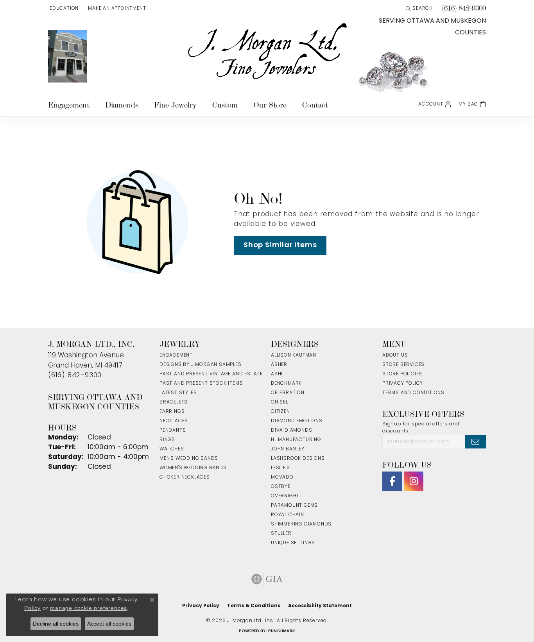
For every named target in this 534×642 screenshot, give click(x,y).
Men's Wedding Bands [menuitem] (188, 458)
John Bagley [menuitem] (288, 449)
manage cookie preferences (88, 608)
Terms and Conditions (413, 393)
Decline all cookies (56, 623)
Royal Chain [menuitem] (287, 515)
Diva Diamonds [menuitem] (291, 430)
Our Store (270, 105)
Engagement (69, 105)
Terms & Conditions (253, 606)
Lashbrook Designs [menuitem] (298, 458)
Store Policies (402, 374)
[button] (63, 8)
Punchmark (281, 631)
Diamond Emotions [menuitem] (297, 421)
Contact (315, 105)
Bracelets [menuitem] (173, 402)
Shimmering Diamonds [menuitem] (301, 524)
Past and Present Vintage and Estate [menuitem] (211, 374)
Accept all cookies (109, 623)
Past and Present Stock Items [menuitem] (201, 383)
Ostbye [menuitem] (280, 486)
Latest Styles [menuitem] (178, 393)
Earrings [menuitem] (172, 411)
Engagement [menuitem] (176, 355)
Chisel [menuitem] (279, 402)
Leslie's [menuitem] (280, 468)
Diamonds (121, 105)
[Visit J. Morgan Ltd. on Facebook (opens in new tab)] (392, 481)
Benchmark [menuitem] (286, 383)
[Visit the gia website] (267, 579)
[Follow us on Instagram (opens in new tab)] (413, 481)
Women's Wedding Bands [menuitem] (193, 468)
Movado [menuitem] (282, 477)
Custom (225, 105)
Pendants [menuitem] (172, 430)
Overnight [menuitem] (285, 496)
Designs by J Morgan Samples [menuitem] (200, 364)
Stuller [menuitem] (281, 533)
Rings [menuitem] (167, 440)
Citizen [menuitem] (280, 411)
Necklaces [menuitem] (173, 421)
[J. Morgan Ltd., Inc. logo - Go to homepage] (267, 52)
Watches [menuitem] (171, 449)
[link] (116, 8)
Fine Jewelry (175, 105)
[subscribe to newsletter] (475, 441)
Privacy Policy (402, 383)
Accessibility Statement (320, 606)
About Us (395, 355)
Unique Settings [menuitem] (293, 543)
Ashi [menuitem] (277, 374)
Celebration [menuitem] (288, 393)
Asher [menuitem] (279, 364)
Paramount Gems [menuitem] (294, 505)
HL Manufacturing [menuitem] (296, 440)
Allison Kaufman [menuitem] (293, 355)
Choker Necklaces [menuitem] (184, 477)
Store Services (403, 364)
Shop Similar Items (280, 245)
